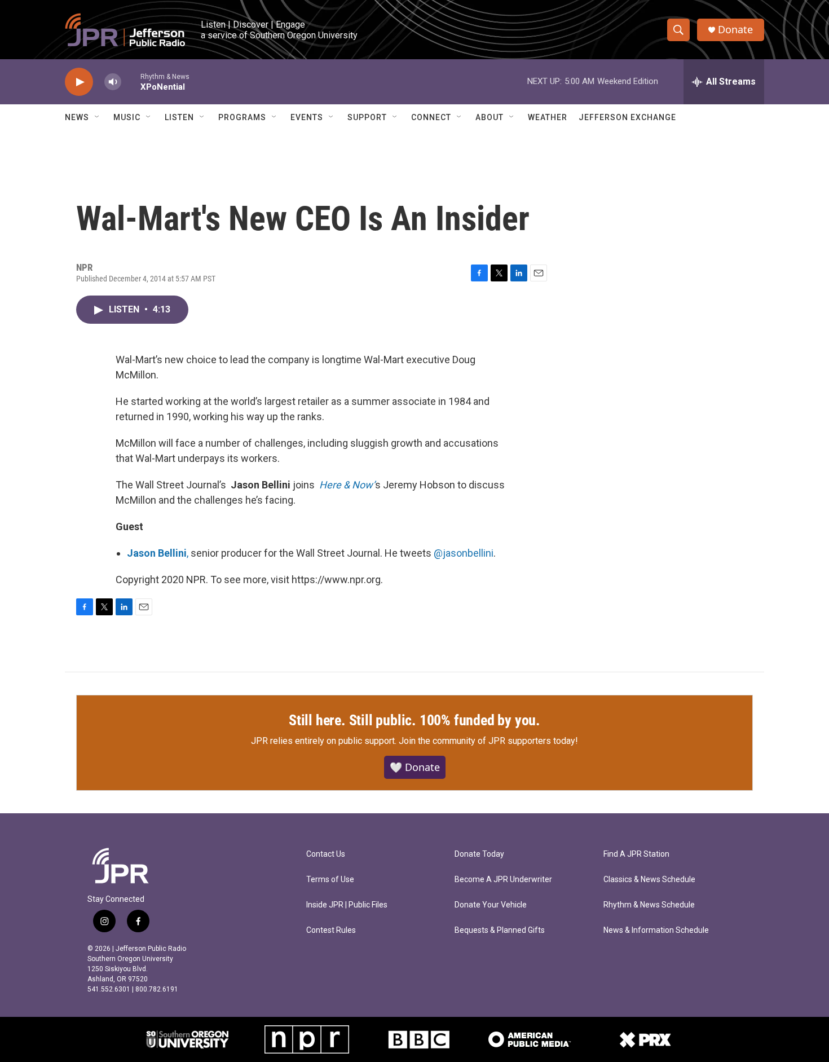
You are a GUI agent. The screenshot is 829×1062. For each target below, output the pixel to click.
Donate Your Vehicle (491, 905)
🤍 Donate (415, 767)
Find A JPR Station (636, 854)
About (489, 117)
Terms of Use (330, 879)
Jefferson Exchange (627, 117)
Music (126, 117)
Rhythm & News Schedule (649, 905)
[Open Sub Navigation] (97, 117)
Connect (431, 117)
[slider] (131, 81)
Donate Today (479, 854)
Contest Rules (331, 930)
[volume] (112, 82)
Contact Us (325, 854)
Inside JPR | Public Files (346, 905)
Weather (547, 117)
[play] (79, 82)
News (77, 117)
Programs (242, 117)
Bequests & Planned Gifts (500, 930)
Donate (735, 30)
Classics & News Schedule (649, 879)
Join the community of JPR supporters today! (488, 740)
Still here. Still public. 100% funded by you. (414, 720)
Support (367, 117)
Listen (179, 117)
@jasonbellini (463, 553)
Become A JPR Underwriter (503, 879)
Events (306, 117)
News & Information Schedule (656, 930)
